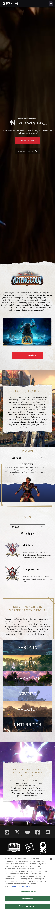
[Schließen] (51, 859)
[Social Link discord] (48, 832)
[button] (7, 4)
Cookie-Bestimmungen (20, 886)
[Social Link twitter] (17, 832)
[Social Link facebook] (37, 832)
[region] (27, 883)
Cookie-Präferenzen (27, 891)
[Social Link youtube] (27, 832)
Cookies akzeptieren (27, 906)
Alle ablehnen (28, 899)
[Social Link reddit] (7, 832)
